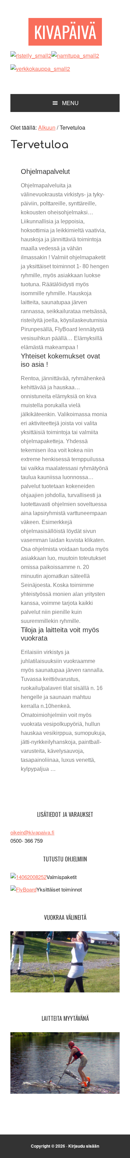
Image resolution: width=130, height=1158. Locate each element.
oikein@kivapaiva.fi (32, 832)
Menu (70, 103)
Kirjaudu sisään (83, 1146)
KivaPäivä (65, 31)
